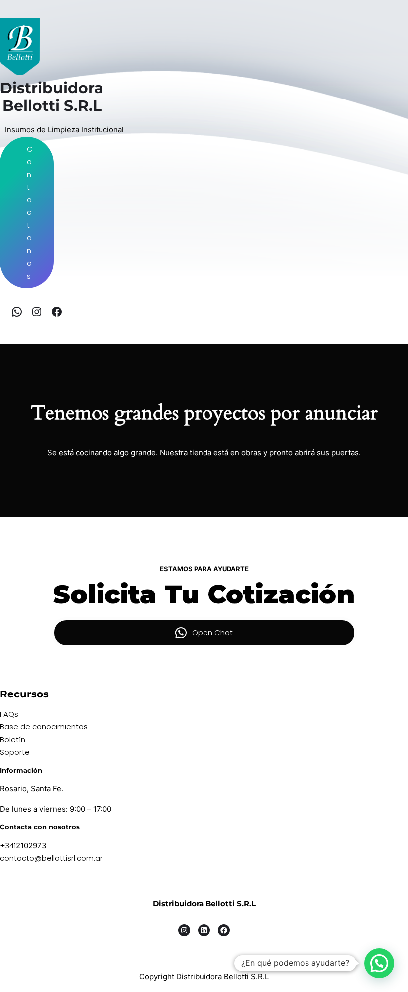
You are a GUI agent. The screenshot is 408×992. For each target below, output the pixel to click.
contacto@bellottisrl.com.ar (51, 858)
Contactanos (30, 212)
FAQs (9, 714)
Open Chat (212, 632)
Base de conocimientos (44, 726)
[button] (379, 963)
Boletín (12, 739)
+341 (8, 845)
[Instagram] (37, 312)
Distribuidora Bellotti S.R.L (204, 903)
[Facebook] (57, 312)
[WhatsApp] (17, 312)
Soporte (15, 752)
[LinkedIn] (204, 930)
